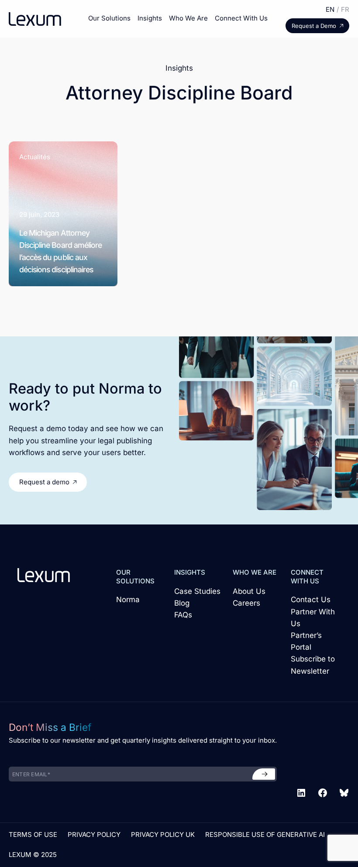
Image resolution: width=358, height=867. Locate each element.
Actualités (34, 157)
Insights (150, 18)
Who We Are (188, 18)
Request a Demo (314, 25)
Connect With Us (241, 18)
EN (330, 9)
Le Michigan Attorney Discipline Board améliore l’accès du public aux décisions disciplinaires (60, 251)
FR (345, 9)
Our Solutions (109, 18)
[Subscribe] (263, 774)
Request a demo (44, 482)
